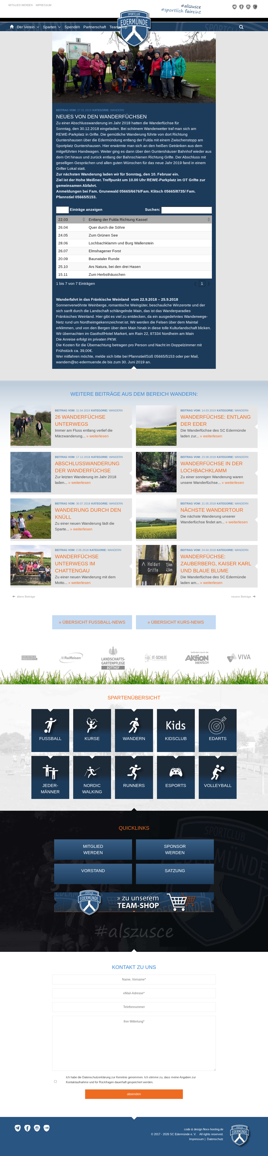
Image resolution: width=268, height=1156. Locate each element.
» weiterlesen (97, 436)
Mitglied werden (20, 5)
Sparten (49, 27)
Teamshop (118, 27)
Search (241, 26)
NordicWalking (92, 788)
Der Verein (26, 27)
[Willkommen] (11, 27)
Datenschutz (215, 1139)
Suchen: (152, 209)
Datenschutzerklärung (96, 1077)
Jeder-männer (50, 788)
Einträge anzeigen (86, 209)
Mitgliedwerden (93, 849)
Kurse (92, 738)
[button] (83, 219)
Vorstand (93, 870)
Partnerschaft (94, 27)
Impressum (43, 5)
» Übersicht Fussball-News (92, 622)
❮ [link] (195, 283)
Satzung (175, 870)
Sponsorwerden (175, 849)
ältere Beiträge (25, 596)
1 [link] (202, 283)
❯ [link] (208, 283)
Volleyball (218, 785)
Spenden (72, 27)
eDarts (218, 738)
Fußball (50, 738)
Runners (134, 785)
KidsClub (176, 738)
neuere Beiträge (241, 596)
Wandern (117, 110)
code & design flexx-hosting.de (203, 1129)
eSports (175, 785)
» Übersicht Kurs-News (176, 622)
